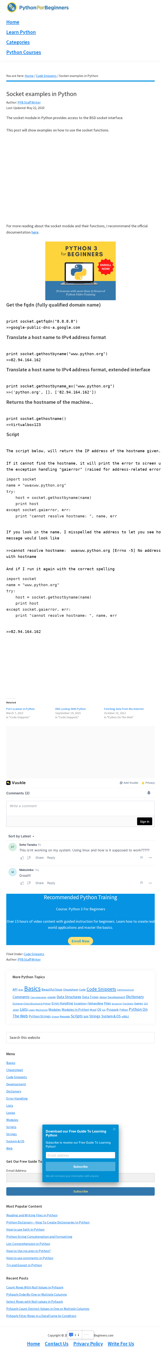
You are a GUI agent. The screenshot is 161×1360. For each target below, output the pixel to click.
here (34, 232)
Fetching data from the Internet (124, 709)
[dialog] (80, 1156)
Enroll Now (80, 941)
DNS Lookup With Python (70, 709)
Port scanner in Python (20, 709)
